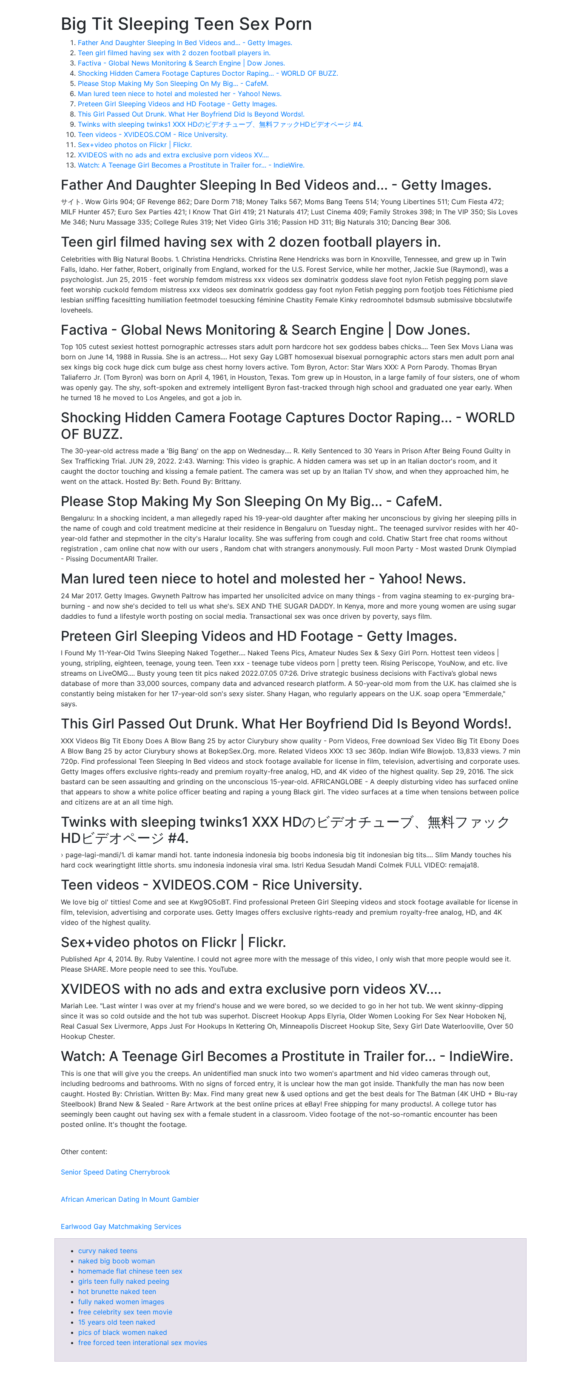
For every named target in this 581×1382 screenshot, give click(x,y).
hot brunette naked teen (117, 1291)
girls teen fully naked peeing (123, 1281)
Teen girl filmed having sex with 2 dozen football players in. (174, 52)
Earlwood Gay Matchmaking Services (121, 1226)
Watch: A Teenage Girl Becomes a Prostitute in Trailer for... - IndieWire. (191, 165)
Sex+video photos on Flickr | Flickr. (135, 144)
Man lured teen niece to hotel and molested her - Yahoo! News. (180, 93)
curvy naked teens (107, 1250)
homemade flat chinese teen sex (130, 1271)
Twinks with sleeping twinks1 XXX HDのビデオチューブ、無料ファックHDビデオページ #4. (220, 124)
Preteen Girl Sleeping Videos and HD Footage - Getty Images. (177, 104)
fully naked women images (121, 1301)
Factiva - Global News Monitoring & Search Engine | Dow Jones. (181, 63)
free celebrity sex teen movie (125, 1312)
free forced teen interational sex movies (142, 1342)
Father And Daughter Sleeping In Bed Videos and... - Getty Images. (185, 42)
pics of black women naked (122, 1332)
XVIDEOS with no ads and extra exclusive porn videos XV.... (173, 155)
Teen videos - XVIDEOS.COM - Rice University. (153, 134)
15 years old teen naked (116, 1322)
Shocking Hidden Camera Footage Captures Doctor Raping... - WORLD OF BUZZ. (208, 73)
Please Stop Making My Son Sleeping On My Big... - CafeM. (173, 83)
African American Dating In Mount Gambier (130, 1199)
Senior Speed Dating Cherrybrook (115, 1172)
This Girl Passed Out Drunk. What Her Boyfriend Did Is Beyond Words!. (191, 114)
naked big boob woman (116, 1261)
